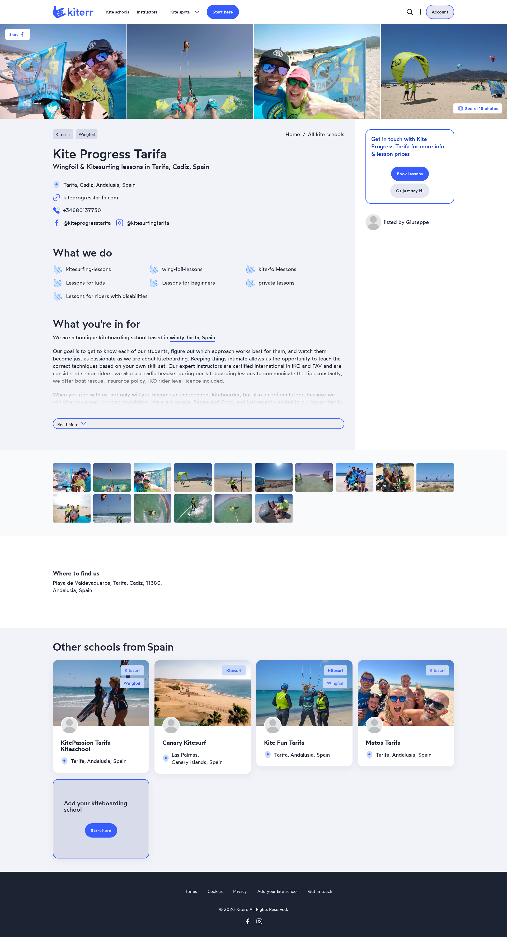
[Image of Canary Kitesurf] (202, 692)
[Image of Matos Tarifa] (406, 692)
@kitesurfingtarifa (147, 223)
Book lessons (410, 173)
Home (292, 134)
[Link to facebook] (248, 922)
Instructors (147, 12)
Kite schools (117, 12)
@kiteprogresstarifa (87, 223)
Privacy (240, 891)
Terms (191, 891)
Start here (223, 12)
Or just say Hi (410, 190)
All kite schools (326, 134)
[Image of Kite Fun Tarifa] (304, 692)
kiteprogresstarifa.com (90, 197)
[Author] (69, 725)
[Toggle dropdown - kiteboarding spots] (196, 12)
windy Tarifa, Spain (192, 337)
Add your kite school (277, 891)
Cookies (215, 891)
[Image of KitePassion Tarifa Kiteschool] (101, 692)
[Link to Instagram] (259, 922)
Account (440, 12)
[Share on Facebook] (22, 34)
